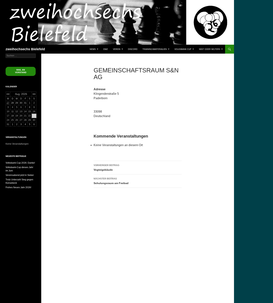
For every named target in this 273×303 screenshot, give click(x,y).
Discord (132, 49)
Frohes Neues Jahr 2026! (18, 187)
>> (33, 94)
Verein (116, 49)
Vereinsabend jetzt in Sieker (20, 175)
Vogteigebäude (106, 167)
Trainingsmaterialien (154, 49)
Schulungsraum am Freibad (111, 181)
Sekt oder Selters (209, 49)
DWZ (105, 49)
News (93, 49)
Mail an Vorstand (20, 71)
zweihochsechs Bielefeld (25, 49)
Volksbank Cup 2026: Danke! (20, 163)
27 (8, 103)
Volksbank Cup (182, 49)
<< (7, 94)
